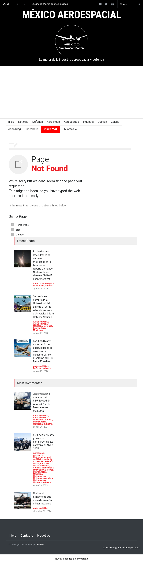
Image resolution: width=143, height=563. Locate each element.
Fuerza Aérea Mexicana (40, 329)
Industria (88, 121)
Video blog (14, 129)
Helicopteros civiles (43, 478)
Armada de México (42, 458)
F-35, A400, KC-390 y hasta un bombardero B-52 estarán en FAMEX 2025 (43, 441)
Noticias (23, 121)
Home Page (22, 224)
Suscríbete (31, 129)
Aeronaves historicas (38, 456)
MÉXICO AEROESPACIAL (71, 15)
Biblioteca (68, 129)
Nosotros (43, 535)
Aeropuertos (71, 121)
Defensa (37, 121)
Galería (115, 121)
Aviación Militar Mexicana (40, 325)
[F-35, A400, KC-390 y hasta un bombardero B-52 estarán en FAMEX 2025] (22, 442)
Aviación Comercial (43, 460)
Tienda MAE (50, 129)
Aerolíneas (53, 121)
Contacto (26, 535)
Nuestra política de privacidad (71, 558)
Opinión (102, 121)
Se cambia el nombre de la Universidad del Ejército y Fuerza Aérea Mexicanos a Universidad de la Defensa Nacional (43, 306)
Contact (20, 234)
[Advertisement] (71, 91)
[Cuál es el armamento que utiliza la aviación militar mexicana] (22, 500)
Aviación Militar (40, 322)
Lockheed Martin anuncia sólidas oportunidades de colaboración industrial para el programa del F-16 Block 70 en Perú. (51, 4)
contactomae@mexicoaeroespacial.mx (121, 547)
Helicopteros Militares (39, 481)
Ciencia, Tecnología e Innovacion (43, 284)
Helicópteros (39, 476)
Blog (18, 229)
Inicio (10, 121)
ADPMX (40, 544)
